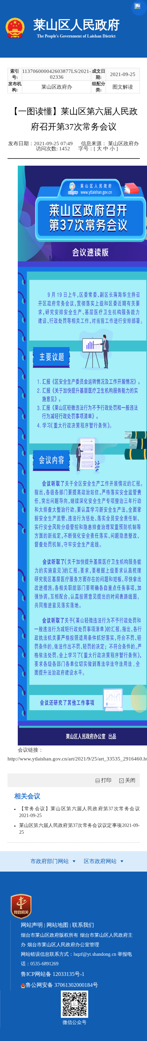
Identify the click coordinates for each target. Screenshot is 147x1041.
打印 (106, 780)
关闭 (130, 780)
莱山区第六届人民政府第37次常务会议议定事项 (70, 825)
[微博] (19, 782)
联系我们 (83, 925)
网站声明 (32, 925)
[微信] (30, 782)
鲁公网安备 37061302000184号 (62, 985)
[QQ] (24, 782)
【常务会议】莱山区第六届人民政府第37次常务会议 (79, 808)
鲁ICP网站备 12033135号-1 (52, 974)
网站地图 (57, 925)
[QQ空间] (13, 782)
